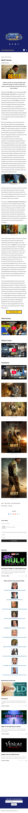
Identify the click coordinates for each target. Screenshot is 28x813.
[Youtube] (15, 44)
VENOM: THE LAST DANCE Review (10, 754)
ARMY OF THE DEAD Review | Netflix (11, 726)
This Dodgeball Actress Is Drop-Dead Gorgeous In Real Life (15, 627)
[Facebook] (9, 44)
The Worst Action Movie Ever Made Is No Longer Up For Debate (14, 646)
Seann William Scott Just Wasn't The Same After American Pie (14, 665)
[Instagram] (18, 44)
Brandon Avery (5, 62)
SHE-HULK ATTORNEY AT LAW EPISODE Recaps (13, 568)
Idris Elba (10, 505)
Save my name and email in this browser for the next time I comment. (15, 532)
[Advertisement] (14, 14)
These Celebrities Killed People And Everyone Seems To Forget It (15, 637)
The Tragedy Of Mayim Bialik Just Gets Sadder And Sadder (14, 590)
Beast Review (4, 505)
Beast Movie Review (15, 503)
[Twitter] (12, 44)
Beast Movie (7, 503)
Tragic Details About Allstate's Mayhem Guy (14, 599)
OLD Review (4, 698)
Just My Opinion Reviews (7, 50)
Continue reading (5, 575)
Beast (2, 503)
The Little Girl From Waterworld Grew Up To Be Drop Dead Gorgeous (14, 609)
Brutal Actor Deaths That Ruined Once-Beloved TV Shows (14, 618)
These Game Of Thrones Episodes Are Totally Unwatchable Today (14, 656)
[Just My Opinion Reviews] (14, 37)
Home (2, 57)
